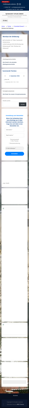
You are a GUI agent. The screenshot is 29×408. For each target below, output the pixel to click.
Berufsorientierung (15, 143)
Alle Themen (14, 141)
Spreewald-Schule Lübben (14, 14)
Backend (15, 395)
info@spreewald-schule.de (19, 7)
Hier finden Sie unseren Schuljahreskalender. (14, 94)
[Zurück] (5, 76)
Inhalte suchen (6, 100)
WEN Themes (20, 404)
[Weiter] (24, 76)
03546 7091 (8, 7)
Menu (5, 20)
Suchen (23, 104)
